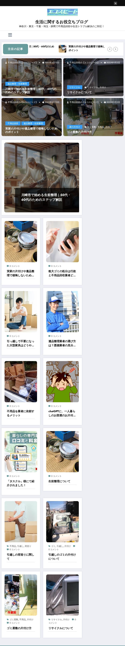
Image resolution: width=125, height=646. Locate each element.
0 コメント (15, 266)
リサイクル (74, 87)
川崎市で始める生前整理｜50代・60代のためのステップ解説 (30, 90)
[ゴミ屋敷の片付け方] (93, 117)
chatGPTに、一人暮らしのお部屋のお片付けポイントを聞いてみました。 (62, 413)
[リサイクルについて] (93, 77)
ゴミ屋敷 (91, 126)
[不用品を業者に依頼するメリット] (21, 381)
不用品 (100, 126)
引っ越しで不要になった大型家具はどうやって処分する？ (20, 343)
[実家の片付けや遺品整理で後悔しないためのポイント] (32, 117)
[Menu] (10, 35)
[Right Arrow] (115, 49)
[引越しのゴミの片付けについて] (62, 521)
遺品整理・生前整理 (17, 83)
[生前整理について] (62, 451)
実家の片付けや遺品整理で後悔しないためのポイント (88, 48)
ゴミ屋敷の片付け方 (79, 132)
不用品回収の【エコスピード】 (22, 62)
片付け (103, 87)
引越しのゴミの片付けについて (62, 557)
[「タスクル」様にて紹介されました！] (21, 451)
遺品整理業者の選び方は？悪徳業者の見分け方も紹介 (62, 343)
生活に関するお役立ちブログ (61, 22)
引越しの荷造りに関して (20, 557)
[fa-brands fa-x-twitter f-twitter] (115, 3)
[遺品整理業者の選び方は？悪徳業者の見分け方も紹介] (62, 311)
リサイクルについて (79, 92)
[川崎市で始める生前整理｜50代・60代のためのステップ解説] (32, 77)
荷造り (28, 546)
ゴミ (53, 546)
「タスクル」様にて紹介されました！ (20, 483)
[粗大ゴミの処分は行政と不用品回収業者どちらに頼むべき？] (62, 241)
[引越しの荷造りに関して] (21, 521)
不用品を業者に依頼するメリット (20, 413)
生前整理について (59, 481)
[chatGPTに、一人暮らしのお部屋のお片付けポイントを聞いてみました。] (62, 381)
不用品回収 (13, 123)
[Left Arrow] (110, 49)
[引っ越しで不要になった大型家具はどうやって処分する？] (21, 311)
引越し (20, 546)
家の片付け (74, 126)
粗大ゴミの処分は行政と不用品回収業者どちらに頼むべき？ (62, 273)
